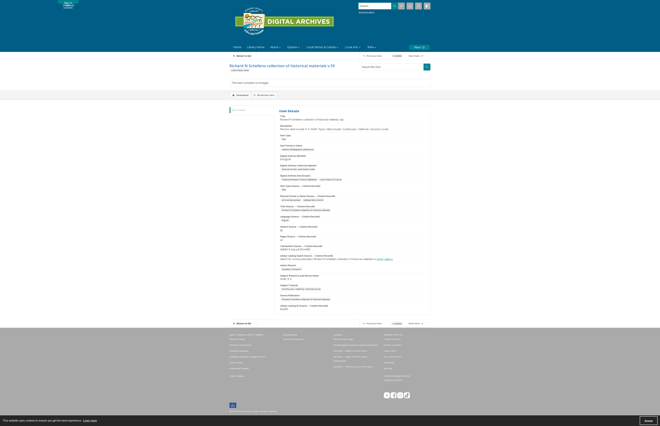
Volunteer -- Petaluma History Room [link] (350, 351)
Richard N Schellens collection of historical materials (306, 210)
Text (284, 139)
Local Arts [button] (351, 47)
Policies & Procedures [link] (293, 339)
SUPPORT (338, 335)
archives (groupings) (291, 200)
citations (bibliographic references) (298, 149)
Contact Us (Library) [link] (393, 345)
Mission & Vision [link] (237, 339)
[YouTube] (387, 395)
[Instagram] (400, 395)
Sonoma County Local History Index (298, 169)
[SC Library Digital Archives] (284, 21)
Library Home (255, 47)
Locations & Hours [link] (392, 339)
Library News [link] (390, 351)
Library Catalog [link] (236, 376)
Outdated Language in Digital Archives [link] (247, 357)
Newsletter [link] (389, 362)
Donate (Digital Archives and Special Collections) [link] (355, 345)
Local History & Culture (331, 179)
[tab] (252, 110)
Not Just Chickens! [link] (393, 357)
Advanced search (367, 12)
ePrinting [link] (388, 368)
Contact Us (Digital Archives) (397, 376)
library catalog (385, 259)
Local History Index (240, 70)
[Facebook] (393, 395)
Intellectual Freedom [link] (239, 368)
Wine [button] (370, 47)
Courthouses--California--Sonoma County (301, 289)
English (285, 220)
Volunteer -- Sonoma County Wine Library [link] (353, 367)
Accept (649, 420)
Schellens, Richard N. (292, 269)
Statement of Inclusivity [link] (240, 345)
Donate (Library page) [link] (343, 339)
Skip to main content (68, 3)
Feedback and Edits (393, 380)
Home (237, 47)
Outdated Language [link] (238, 351)
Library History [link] (236, 362)
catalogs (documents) (313, 200)
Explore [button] (292, 47)
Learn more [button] (90, 420)
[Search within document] (427, 67)
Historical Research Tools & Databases (299, 179)
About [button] (274, 47)
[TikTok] (407, 395)
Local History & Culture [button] (321, 47)
